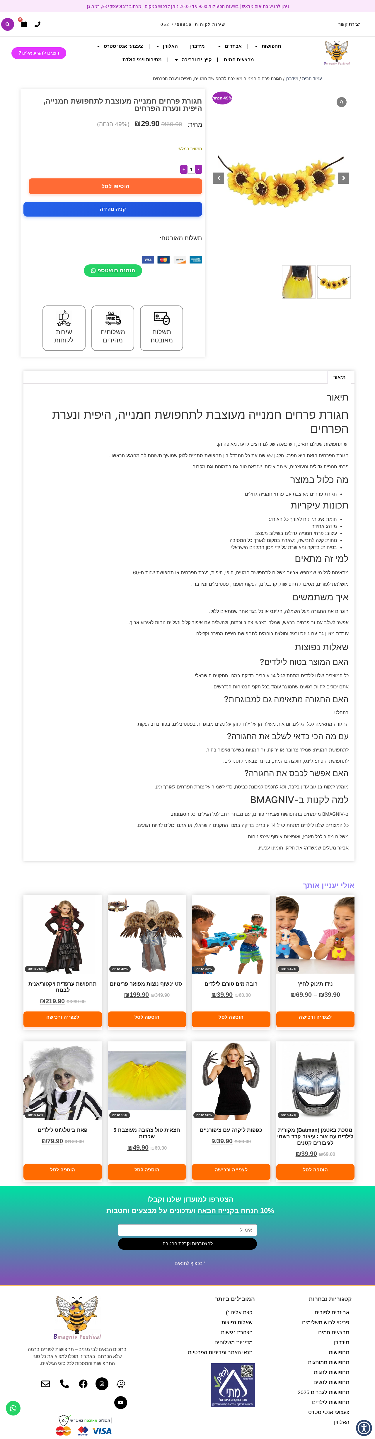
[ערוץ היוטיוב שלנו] (120, 1402)
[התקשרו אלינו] (37, 24)
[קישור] (7, 24)
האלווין (170, 46)
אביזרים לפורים (332, 1312)
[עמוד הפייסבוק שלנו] (83, 1383)
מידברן (197, 46)
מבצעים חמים (239, 59)
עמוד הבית (312, 78)
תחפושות (271, 46)
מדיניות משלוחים (233, 1342)
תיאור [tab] (339, 377)
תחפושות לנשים (331, 1382)
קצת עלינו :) (239, 1312)
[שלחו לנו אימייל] (45, 1383)
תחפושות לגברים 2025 (323, 1392)
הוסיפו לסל (115, 186)
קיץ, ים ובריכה (197, 59)
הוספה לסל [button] (231, 1017)
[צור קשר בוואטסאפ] (13, 1408)
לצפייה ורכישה (315, 1017)
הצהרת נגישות (237, 1332)
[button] (343, 178)
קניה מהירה (113, 209)
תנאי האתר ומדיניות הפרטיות (220, 1352)
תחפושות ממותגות (328, 1362)
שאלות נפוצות (237, 1322)
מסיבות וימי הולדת (142, 59)
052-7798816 (176, 24)
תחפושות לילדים (330, 1402)
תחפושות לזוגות (331, 1372)
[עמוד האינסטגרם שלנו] (102, 1383)
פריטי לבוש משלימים (325, 1322)
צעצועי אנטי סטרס (123, 46)
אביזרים (233, 46)
